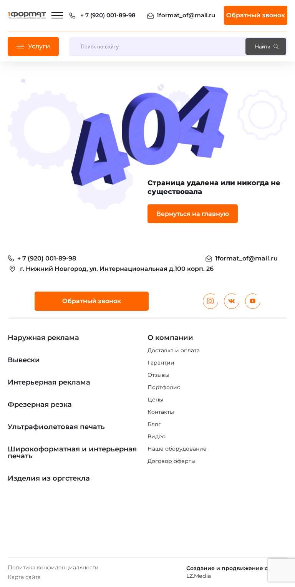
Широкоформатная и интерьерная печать (72, 452)
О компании (170, 337)
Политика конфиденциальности (53, 567)
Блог (154, 424)
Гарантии (161, 362)
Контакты (161, 411)
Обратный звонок (255, 15)
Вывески (24, 360)
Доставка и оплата (174, 350)
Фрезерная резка (40, 404)
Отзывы (158, 374)
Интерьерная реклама (49, 382)
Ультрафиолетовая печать (56, 427)
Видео (157, 436)
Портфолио (164, 387)
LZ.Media (198, 575)
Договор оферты (172, 461)
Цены (155, 399)
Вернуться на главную (192, 213)
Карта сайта (24, 577)
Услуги (39, 46)
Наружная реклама (43, 337)
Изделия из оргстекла (49, 478)
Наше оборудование (177, 448)
